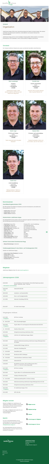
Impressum (4, 451)
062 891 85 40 (13, 136)
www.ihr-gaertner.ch (24, 270)
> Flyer (4, 290)
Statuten (30, 414)
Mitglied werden (31, 404)
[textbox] (11, 229)
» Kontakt (13, 87)
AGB (3, 454)
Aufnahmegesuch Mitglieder (34, 419)
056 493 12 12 (36, 86)
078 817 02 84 (14, 185)
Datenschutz (5, 452)
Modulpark (27, 461)
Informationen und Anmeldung (10, 285)
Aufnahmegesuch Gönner (34, 424)
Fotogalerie (5, 369)
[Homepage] (18, 3)
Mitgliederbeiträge (32, 409)
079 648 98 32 (14, 86)
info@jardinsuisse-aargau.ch (9, 424)
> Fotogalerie (5, 318)
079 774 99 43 (36, 136)
